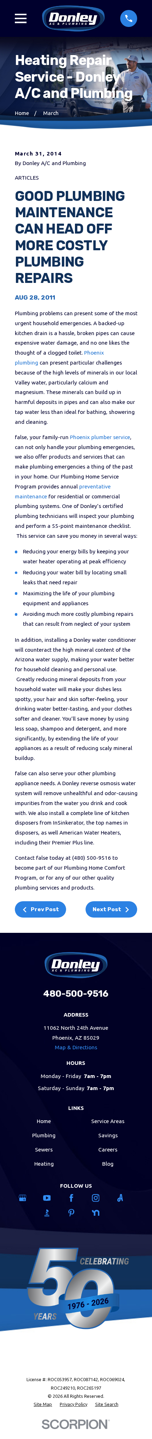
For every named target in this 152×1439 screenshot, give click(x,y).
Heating (44, 1164)
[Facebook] (76, 1198)
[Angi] (125, 1198)
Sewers (44, 1150)
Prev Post (45, 909)
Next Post (107, 909)
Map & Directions (76, 1047)
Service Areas (107, 1121)
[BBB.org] (51, 1213)
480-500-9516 (76, 993)
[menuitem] (43, 1404)
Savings (108, 1135)
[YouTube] (51, 1198)
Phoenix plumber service (100, 437)
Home (44, 1121)
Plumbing (43, 1135)
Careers (107, 1150)
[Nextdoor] (100, 1213)
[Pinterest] (76, 1213)
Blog (107, 1164)
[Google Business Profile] (27, 1198)
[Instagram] (100, 1198)
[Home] (73, 18)
